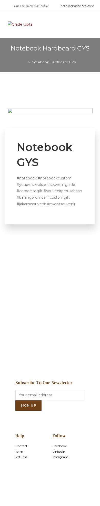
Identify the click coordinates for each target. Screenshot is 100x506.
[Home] (25, 62)
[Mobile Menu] (90, 24)
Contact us (50, 341)
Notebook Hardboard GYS (54, 62)
